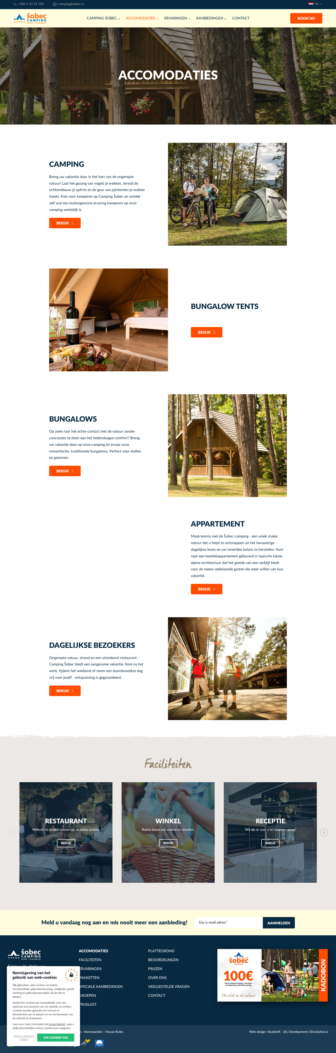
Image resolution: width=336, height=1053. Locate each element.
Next (324, 832)
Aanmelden (278, 923)
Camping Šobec (30, 18)
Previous (12, 832)
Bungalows (73, 419)
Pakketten (89, 978)
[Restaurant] (65, 832)
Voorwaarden (93, 1032)
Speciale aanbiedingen (101, 987)
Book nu (306, 18)
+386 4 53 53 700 (31, 4)
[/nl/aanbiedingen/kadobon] (272, 975)
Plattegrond (161, 951)
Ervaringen (175, 18)
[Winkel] (168, 832)
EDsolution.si (318, 1032)
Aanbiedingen (209, 18)
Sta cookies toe (56, 1037)
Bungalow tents (225, 306)
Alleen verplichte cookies (24, 1038)
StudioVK (273, 1032)
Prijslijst (87, 1004)
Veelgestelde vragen (168, 987)
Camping (66, 164)
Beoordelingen (163, 960)
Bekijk (62, 223)
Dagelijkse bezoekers (92, 645)
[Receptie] (270, 832)
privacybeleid (57, 1024)
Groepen (87, 995)
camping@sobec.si (71, 4)
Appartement (218, 524)
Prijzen (155, 969)
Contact (240, 18)
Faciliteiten (90, 960)
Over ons (157, 978)
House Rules (114, 1032)
